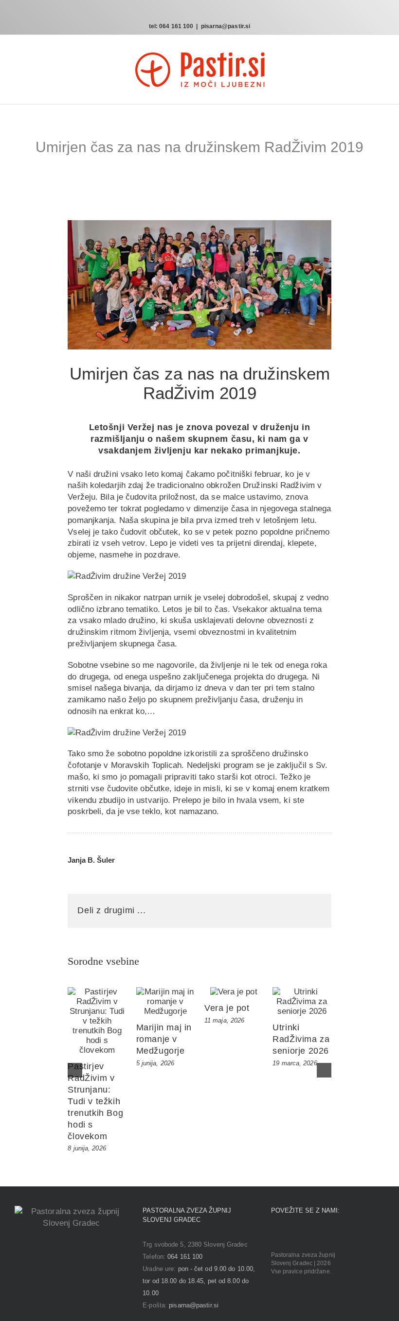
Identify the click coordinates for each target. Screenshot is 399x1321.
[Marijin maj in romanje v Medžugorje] (165, 1001)
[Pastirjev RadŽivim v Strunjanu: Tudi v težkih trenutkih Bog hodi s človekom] (97, 1021)
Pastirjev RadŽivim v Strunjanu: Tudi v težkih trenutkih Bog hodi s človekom (95, 1101)
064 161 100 (184, 1256)
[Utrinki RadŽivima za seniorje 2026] (301, 1001)
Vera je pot (227, 1008)
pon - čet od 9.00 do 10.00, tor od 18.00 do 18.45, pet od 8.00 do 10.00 (199, 1281)
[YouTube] (301, 1234)
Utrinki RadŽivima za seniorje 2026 (300, 1039)
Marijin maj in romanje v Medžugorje (164, 1039)
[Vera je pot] (233, 992)
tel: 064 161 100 (171, 26)
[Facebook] (274, 1234)
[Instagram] (287, 1234)
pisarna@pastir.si (226, 26)
